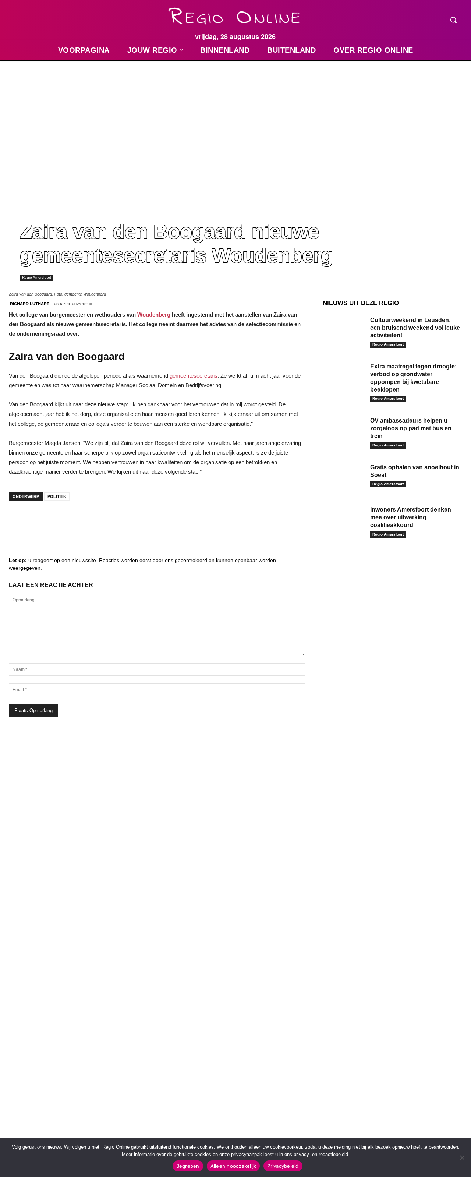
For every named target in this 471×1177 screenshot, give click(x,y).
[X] (86, 521)
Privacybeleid (282, 1166)
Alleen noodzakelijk (233, 1166)
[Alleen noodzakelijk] (461, 1157)
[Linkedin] (42, 521)
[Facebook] (20, 521)
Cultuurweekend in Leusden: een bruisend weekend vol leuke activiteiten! (415, 328)
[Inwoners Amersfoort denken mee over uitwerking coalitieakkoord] (344, 519)
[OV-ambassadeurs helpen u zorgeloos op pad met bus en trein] (344, 430)
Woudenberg (153, 314)
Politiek (56, 496)
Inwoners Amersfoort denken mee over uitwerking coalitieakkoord (410, 517)
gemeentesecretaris (193, 375)
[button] (453, 20)
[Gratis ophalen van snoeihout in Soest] (344, 476)
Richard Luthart (29, 303)
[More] (130, 521)
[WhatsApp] (108, 521)
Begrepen (187, 1166)
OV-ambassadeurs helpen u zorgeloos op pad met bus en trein (410, 428)
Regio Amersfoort (36, 277)
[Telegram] (64, 521)
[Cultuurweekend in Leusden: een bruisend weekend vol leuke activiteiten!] (344, 329)
